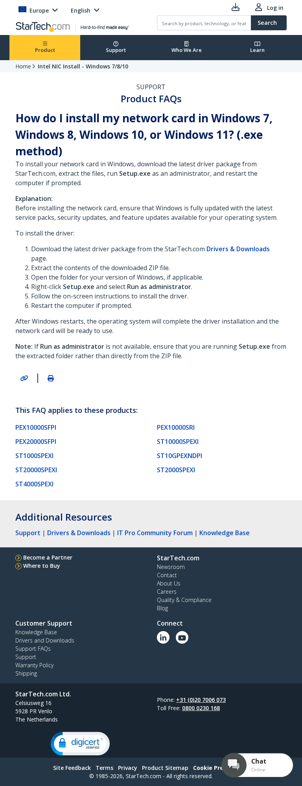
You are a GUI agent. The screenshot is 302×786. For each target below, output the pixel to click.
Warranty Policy (34, 665)
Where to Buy (41, 565)
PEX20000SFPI (35, 441)
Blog (162, 608)
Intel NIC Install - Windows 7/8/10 (83, 66)
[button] (80, 744)
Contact (167, 575)
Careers (167, 591)
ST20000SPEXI (36, 470)
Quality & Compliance (184, 600)
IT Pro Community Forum (155, 532)
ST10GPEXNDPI (179, 455)
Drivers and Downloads (44, 640)
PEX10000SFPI (35, 427)
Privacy (127, 767)
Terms (104, 767)
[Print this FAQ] (51, 378)
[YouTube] (182, 637)
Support (116, 49)
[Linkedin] (163, 637)
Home (23, 66)
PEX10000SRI (176, 427)
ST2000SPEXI (176, 470)
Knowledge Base (224, 532)
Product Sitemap (165, 767)
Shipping (26, 673)
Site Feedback (72, 767)
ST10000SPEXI (178, 441)
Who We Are (186, 49)
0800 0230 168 (201, 708)
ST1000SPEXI (34, 455)
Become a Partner (47, 557)
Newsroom (171, 567)
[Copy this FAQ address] (24, 378)
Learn (257, 49)
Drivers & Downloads (78, 532)
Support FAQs (33, 648)
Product (45, 49)
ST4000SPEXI (34, 484)
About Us (168, 583)
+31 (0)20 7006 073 (201, 699)
